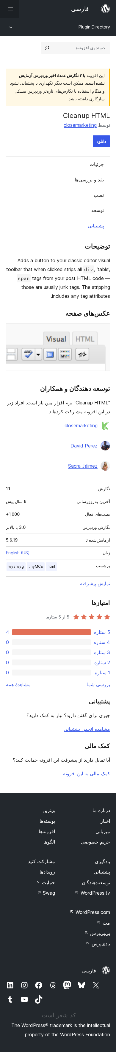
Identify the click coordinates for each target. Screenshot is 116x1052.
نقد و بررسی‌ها (89, 180)
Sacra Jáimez (83, 466)
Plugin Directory (94, 26)
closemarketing (80, 125)
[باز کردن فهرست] (9, 9)
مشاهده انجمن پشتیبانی (87, 729)
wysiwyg (16, 566)
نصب (99, 195)
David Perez (84, 446)
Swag (46, 893)
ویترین (49, 810)
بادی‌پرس (98, 944)
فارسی (89, 971)
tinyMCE (36, 566)
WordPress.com (90, 912)
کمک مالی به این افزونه (86, 773)
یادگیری (102, 861)
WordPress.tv (92, 893)
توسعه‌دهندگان (96, 882)
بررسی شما (98, 684)
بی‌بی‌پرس (97, 933)
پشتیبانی (96, 226)
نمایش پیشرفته (95, 583)
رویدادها (47, 872)
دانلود (101, 141)
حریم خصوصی (95, 842)
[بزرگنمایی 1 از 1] (102, 331)
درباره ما (101, 810)
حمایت (45, 882)
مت (103, 923)
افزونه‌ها (47, 831)
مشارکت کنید (41, 861)
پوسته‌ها (47, 821)
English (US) (18, 552)
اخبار (105, 821)
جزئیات (97, 164)
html (51, 566)
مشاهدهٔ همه (18, 684)
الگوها (49, 842)
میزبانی (102, 831)
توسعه (97, 210)
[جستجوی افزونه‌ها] (47, 48)
